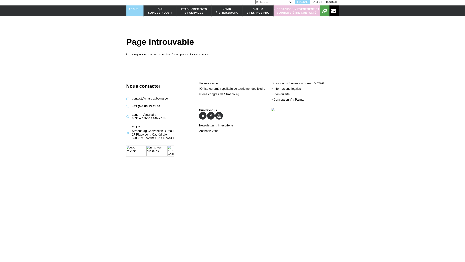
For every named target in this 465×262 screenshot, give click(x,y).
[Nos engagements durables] (324, 11)
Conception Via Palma (289, 99)
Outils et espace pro (257, 11)
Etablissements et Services (194, 11)
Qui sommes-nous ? (160, 11)
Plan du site (282, 94)
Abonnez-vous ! (209, 131)
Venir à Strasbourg (227, 11)
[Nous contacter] (334, 11)
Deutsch (331, 2)
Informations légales (287, 88)
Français (302, 2)
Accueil (135, 9)
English (317, 2)
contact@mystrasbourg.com (151, 98)
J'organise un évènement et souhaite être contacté (297, 11)
